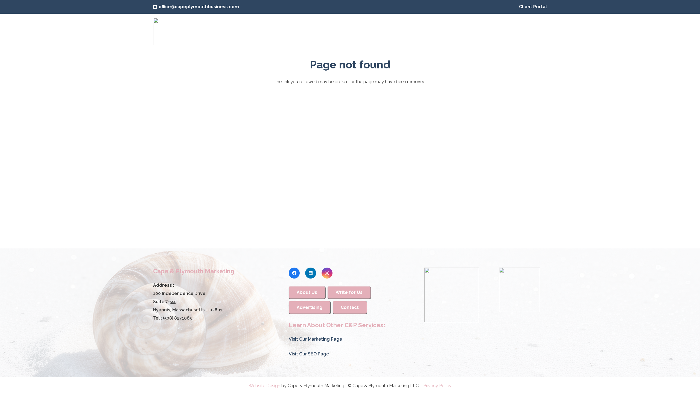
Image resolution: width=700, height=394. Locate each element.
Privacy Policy (437, 385)
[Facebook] (294, 273)
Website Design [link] (264, 385)
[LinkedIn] (310, 273)
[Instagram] (327, 273)
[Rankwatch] (451, 295)
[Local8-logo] (519, 290)
